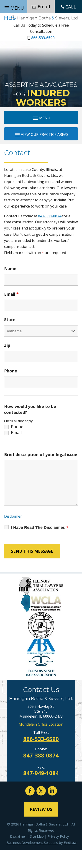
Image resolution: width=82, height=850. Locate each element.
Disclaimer (13, 516)
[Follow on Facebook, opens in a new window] (30, 790)
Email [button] (44, 6)
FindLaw (70, 842)
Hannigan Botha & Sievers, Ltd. (44, 824)
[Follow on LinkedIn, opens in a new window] (52, 790)
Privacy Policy (58, 836)
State (9, 319)
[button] (41, 117)
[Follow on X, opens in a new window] (41, 790)
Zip (7, 345)
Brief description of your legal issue (40, 454)
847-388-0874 (49, 216)
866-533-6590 (42, 37)
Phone (10, 371)
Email (11, 294)
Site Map (37, 836)
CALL (70, 7)
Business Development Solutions (32, 842)
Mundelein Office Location (41, 724)
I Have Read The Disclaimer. (39, 527)
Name (10, 268)
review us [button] (41, 809)
